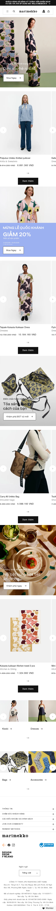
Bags (4, 780)
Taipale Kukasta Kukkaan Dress (15, 327)
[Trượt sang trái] (3, 130)
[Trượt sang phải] (52, 130)
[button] (7, 11)
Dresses (35, 729)
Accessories (37, 780)
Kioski (5, 729)
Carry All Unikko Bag (9, 497)
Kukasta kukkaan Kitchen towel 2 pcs (17, 666)
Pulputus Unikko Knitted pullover (15, 158)
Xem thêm (28, 181)
